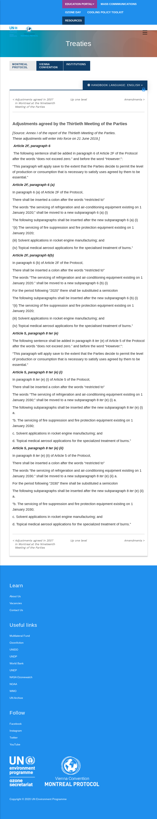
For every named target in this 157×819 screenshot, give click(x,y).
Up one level (78, 99)
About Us (15, 596)
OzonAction (17, 642)
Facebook (16, 723)
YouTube (15, 744)
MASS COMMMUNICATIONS (119, 4)
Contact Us (16, 610)
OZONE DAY (73, 12)
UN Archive (16, 697)
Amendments (134, 99)
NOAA (13, 684)
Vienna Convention (48, 66)
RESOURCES (73, 20)
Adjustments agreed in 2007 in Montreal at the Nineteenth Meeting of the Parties (33, 103)
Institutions (76, 64)
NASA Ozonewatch (21, 677)
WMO (13, 690)
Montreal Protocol (20, 66)
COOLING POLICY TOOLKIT (105, 12)
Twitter (14, 737)
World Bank (17, 663)
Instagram (16, 730)
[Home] (27, 32)
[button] (143, 89)
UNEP (13, 670)
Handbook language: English (115, 85)
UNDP (13, 656)
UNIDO (14, 649)
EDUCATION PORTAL (78, 4)
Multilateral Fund (20, 635)
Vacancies (16, 603)
